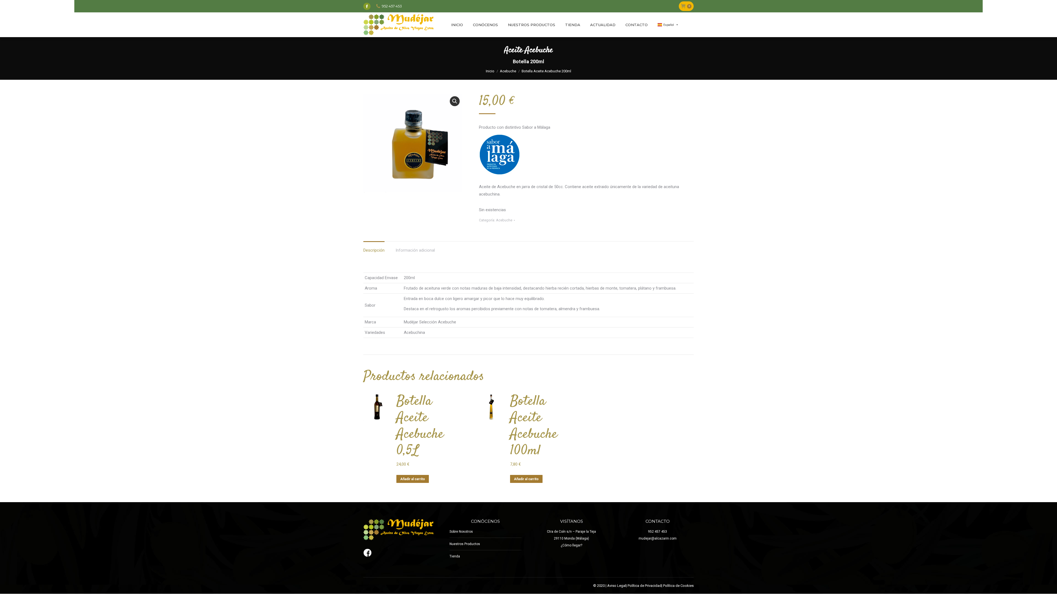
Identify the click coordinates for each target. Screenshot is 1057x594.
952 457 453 (657, 532)
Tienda (455, 556)
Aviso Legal (616, 586)
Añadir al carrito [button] (412, 479)
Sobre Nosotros (461, 532)
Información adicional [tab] (415, 250)
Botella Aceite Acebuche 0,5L (420, 426)
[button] (455, 101)
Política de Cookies (678, 586)
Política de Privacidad (644, 586)
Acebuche (504, 220)
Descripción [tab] (374, 250)
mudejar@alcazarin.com (658, 538)
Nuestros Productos (465, 544)
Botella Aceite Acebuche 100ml (533, 426)
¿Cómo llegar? (571, 545)
